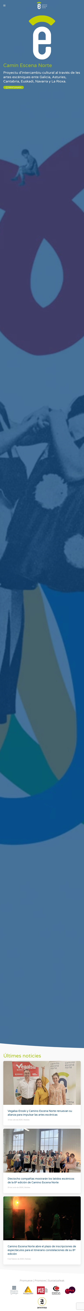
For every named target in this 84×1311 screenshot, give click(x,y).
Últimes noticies (22, 1056)
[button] (4, 5)
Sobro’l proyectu (14, 87)
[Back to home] (42, 5)
